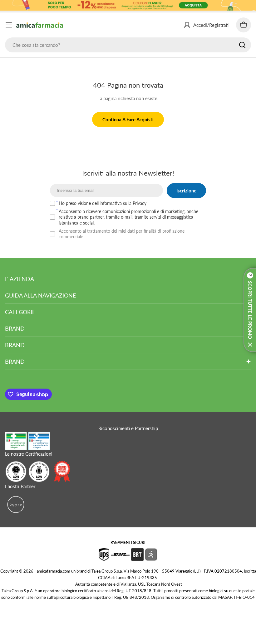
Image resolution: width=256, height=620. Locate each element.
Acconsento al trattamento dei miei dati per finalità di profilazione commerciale (122, 233)
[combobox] (128, 44)
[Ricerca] (242, 45)
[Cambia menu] (8, 25)
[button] (250, 310)
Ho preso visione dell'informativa (102, 203)
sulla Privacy (134, 203)
